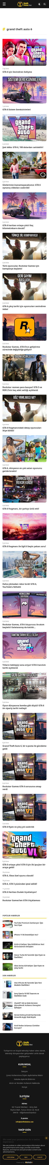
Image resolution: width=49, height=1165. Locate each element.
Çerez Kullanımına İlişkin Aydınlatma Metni (24, 1075)
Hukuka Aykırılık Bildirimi (24, 1079)
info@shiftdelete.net (24, 1122)
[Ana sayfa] (24, 4)
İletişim (24, 1071)
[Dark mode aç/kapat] (39, 4)
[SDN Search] (44, 4)
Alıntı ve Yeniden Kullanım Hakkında (24, 1083)
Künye (24, 1087)
